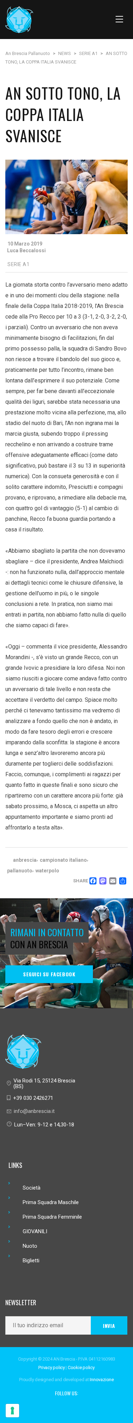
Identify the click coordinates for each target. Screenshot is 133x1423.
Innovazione (102, 1379)
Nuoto (30, 1246)
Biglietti (31, 1260)
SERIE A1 (18, 264)
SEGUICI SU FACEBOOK (49, 974)
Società (31, 1188)
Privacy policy (51, 1367)
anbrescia (25, 860)
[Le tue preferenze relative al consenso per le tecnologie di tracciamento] (12, 1410)
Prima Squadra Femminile (52, 1217)
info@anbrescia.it (34, 1111)
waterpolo (47, 870)
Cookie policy (81, 1367)
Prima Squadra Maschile (51, 1202)
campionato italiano (63, 860)
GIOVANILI (35, 1231)
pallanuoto (19, 870)
